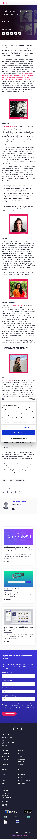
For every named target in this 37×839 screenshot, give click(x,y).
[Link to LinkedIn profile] (6, 805)
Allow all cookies (18, 433)
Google (20, 756)
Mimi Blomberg (7, 380)
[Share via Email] (19, 33)
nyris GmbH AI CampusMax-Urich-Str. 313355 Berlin (6, 796)
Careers (4, 780)
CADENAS (21, 761)
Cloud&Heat (21, 759)
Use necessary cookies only (18, 438)
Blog (3, 783)
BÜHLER (4, 769)
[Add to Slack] (15, 33)
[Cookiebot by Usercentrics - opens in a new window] (27, 399)
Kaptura (20, 767)
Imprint (7, 832)
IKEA (3, 761)
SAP (19, 753)
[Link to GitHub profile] (3, 805)
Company (9, 696)
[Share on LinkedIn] (3, 33)
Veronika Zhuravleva (9, 126)
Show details (27, 427)
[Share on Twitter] (11, 33)
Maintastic (21, 769)
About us (4, 777)
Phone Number (7, 680)
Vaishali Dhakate (16, 305)
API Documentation (24, 780)
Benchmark (21, 783)
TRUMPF (4, 767)
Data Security (22, 777)
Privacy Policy (15, 832)
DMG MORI (5, 764)
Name (7, 672)
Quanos (20, 764)
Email (7, 688)
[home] (6, 2)
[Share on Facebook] (7, 33)
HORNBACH (5, 756)
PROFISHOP (5, 759)
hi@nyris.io (5, 801)
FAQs (3, 785)
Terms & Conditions (27, 832)
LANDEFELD (5, 753)
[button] (34, 3)
